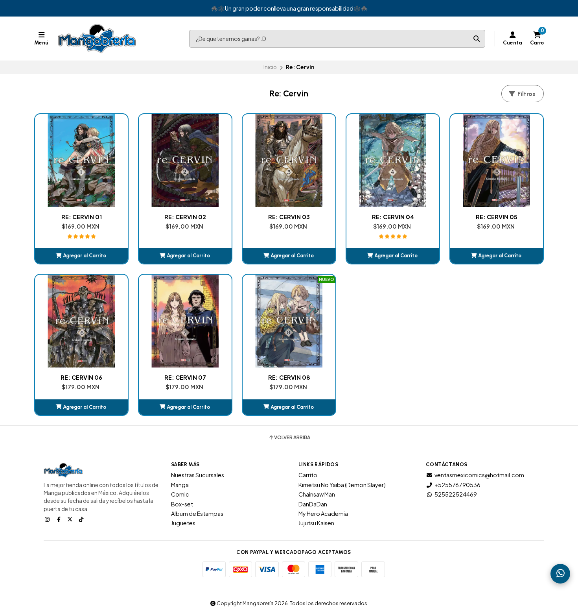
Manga (180, 485)
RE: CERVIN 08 (289, 377)
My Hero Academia (323, 513)
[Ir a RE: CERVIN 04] (392, 160)
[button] (81, 256)
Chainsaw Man (316, 494)
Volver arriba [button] (292, 437)
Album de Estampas (197, 513)
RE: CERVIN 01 (81, 216)
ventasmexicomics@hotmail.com (479, 475)
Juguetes (183, 523)
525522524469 (455, 494)
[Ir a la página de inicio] (97, 38)
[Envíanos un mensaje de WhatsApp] (560, 574)
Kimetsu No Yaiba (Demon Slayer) (342, 485)
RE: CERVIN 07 (185, 377)
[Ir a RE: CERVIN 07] (185, 321)
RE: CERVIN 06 (81, 377)
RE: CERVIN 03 (289, 216)
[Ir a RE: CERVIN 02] (185, 160)
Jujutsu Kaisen (316, 523)
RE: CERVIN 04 (393, 216)
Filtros (526, 94)
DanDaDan (312, 504)
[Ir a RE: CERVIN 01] (81, 160)
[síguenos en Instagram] (48, 519)
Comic (180, 494)
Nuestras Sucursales (197, 475)
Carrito (307, 475)
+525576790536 (457, 485)
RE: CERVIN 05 (496, 216)
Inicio (270, 67)
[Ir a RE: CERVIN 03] (289, 160)
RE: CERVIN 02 (185, 216)
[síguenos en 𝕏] (70, 519)
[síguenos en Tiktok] (82, 519)
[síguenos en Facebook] (59, 519)
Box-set (182, 504)
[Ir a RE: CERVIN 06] (81, 321)
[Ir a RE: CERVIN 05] (496, 160)
